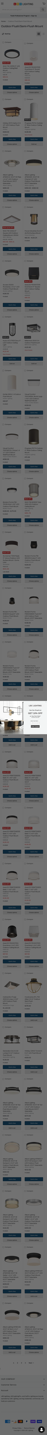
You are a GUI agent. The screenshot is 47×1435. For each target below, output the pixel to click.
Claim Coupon (35, 726)
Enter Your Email (34, 720)
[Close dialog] (46, 702)
